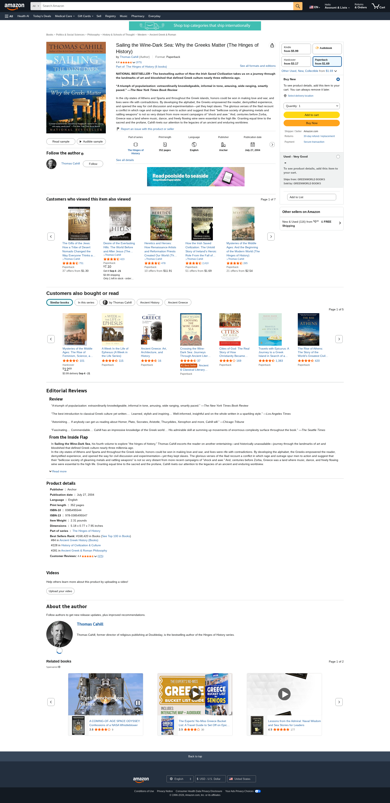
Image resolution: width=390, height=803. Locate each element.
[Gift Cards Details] (92, 16)
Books (49, 34)
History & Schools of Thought (118, 34)
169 (238, 361)
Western (142, 34)
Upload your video (60, 591)
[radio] (296, 49)
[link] (79, 249)
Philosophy (93, 34)
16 (159, 361)
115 (121, 361)
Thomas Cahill (129, 56)
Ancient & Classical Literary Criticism (194, 368)
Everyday (154, 16)
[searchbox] (167, 6)
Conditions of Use (144, 791)
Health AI (23, 16)
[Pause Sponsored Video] (137, 703)
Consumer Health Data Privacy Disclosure (199, 791)
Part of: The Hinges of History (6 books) (141, 66)
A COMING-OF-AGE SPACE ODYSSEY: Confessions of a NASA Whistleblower (114, 723)
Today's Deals (42, 16)
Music (123, 16)
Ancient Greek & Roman (163, 34)
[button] (9, 16)
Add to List (296, 197)
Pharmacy (137, 16)
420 (317, 361)
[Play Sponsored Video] (195, 694)
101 (82, 361)
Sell (98, 16)
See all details (125, 160)
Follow (93, 163)
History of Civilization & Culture (81, 545)
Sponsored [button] (51, 667)
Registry (110, 16)
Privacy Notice (165, 791)
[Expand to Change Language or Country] (319, 7)
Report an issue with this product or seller (147, 129)
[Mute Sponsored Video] (137, 710)
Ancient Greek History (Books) (79, 540)
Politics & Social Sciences (70, 34)
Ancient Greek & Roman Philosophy (84, 550)
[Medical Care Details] (74, 16)
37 (198, 361)
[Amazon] (14, 6)
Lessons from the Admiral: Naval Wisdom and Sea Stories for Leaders (294, 723)
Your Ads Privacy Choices (239, 791)
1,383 (279, 361)
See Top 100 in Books (116, 536)
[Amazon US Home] (141, 780)
